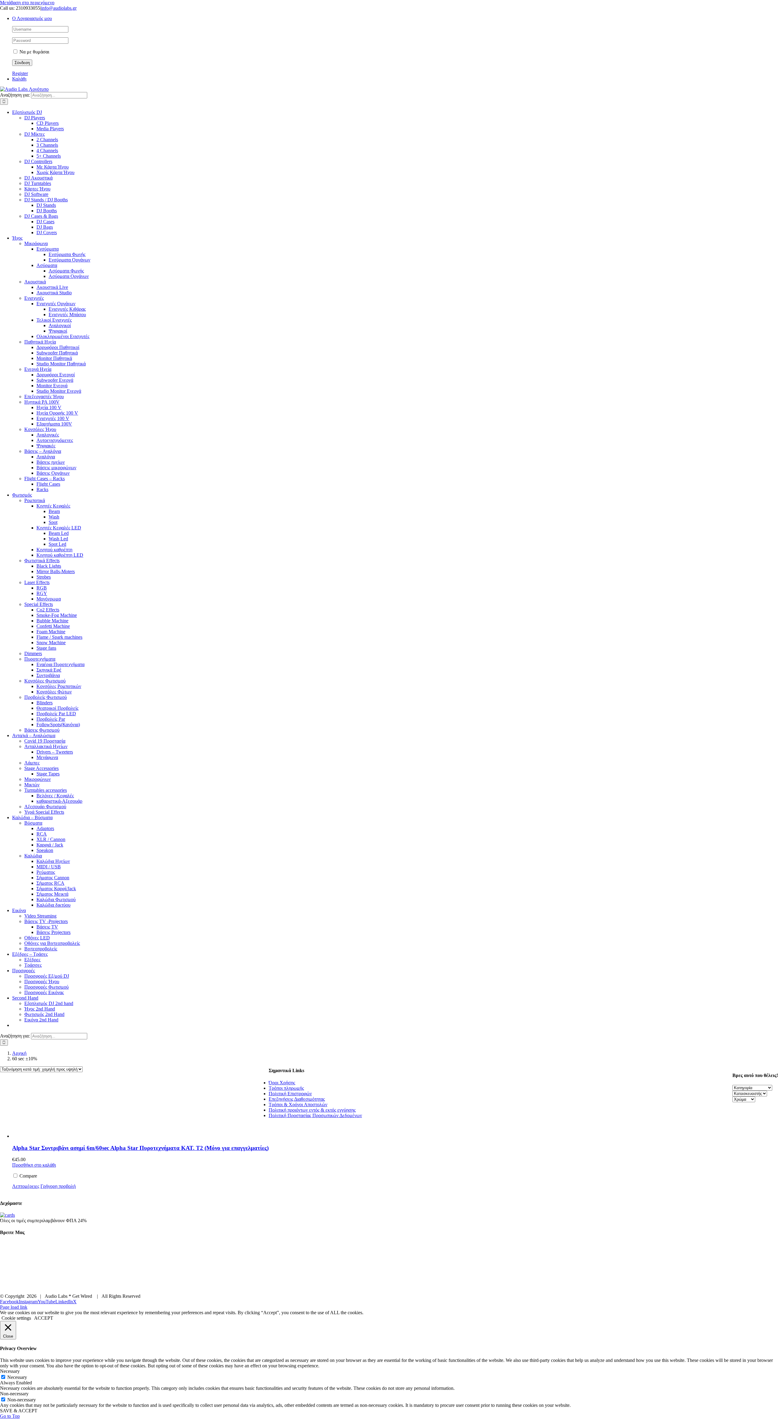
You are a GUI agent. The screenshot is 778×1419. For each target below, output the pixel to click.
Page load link (13, 1307)
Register (20, 73)
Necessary (17, 1377)
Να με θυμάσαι (33, 51)
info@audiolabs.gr (59, 8)
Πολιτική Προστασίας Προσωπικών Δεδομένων (315, 1115)
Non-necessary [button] (14, 1393)
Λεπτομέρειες (25, 1186)
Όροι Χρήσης (282, 1082)
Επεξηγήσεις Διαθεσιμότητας (297, 1099)
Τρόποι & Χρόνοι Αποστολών (298, 1104)
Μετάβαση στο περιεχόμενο (27, 2)
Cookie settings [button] (16, 1318)
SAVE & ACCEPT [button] (18, 1410)
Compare (27, 1175)
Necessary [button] (10, 1371)
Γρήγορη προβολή (58, 1186)
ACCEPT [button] (43, 1318)
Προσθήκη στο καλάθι (34, 1165)
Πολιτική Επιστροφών (290, 1093)
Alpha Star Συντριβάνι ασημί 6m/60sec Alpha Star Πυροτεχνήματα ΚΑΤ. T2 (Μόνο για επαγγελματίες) (140, 1148)
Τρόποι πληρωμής (286, 1088)
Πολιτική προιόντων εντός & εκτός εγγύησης (312, 1110)
